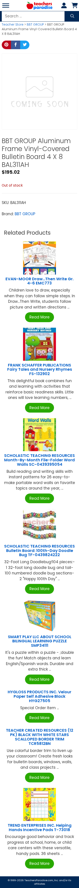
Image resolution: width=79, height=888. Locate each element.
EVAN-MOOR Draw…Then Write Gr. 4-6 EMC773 (39, 281)
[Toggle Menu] (5, 5)
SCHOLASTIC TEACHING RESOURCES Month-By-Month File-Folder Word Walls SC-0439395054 (39, 460)
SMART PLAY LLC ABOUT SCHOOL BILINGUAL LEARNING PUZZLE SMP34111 (39, 641)
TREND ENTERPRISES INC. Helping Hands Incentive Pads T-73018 (40, 827)
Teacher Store (12, 24)
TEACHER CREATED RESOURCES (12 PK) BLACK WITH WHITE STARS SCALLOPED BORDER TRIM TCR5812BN (39, 736)
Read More (39, 317)
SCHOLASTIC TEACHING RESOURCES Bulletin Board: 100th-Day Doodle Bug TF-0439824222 (39, 550)
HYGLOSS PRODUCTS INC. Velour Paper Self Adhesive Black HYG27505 (39, 696)
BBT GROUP (35, 24)
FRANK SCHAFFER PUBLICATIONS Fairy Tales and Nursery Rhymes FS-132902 (39, 369)
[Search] (72, 16)
